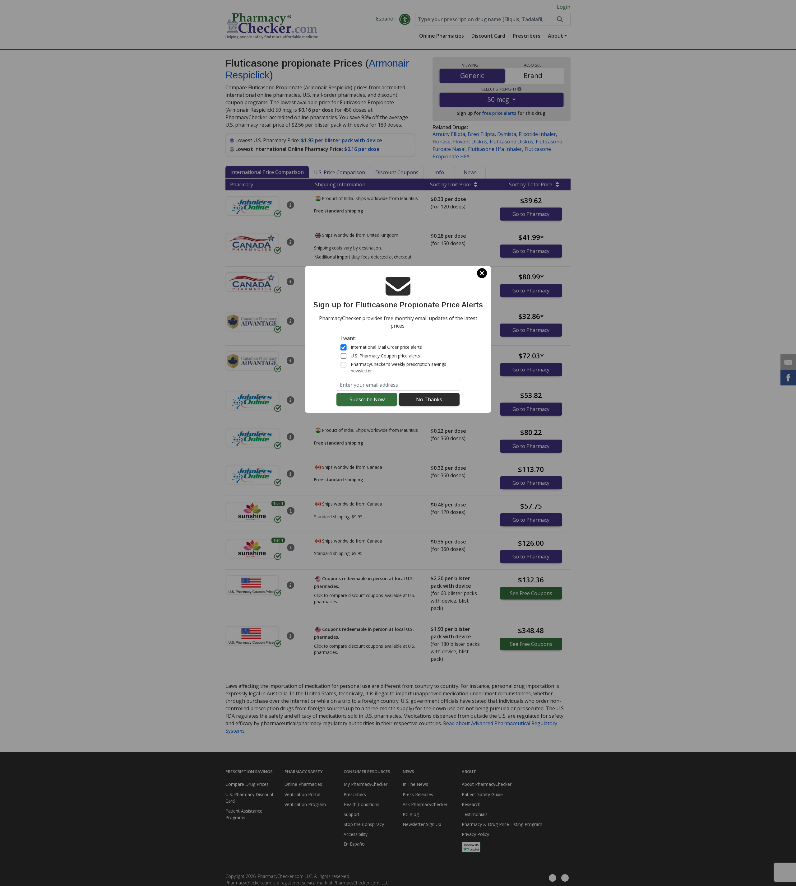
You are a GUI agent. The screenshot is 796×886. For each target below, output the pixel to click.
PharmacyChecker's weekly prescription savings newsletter (398, 367)
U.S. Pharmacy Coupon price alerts (385, 356)
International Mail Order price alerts (386, 347)
